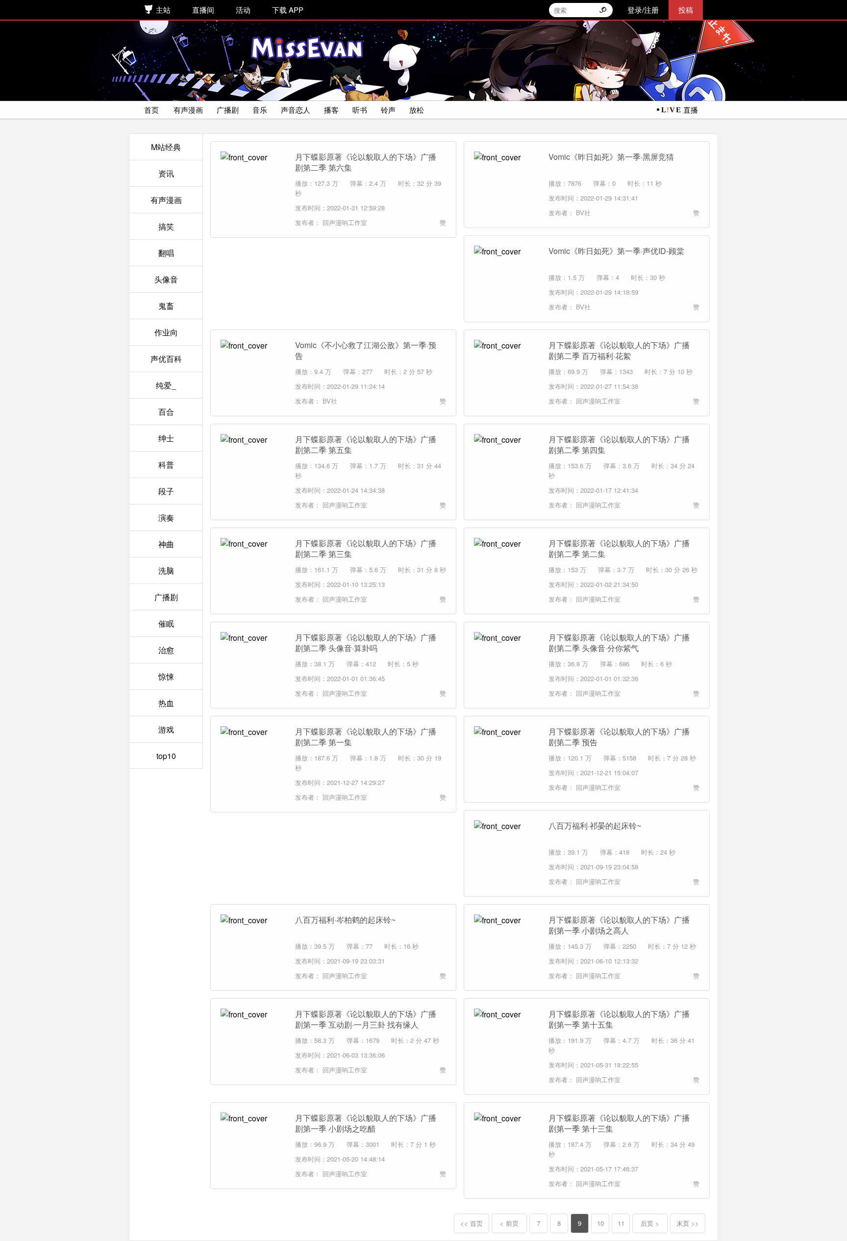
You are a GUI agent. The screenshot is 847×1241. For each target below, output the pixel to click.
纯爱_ (166, 385)
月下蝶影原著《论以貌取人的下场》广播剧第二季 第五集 (365, 445)
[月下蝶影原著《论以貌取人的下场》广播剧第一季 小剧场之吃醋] (253, 1145)
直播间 (203, 9)
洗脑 (166, 570)
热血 (166, 703)
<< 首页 (471, 1223)
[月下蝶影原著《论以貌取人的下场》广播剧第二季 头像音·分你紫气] (506, 664)
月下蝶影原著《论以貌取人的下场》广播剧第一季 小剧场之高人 (619, 925)
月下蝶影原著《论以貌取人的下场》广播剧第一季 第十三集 (619, 1123)
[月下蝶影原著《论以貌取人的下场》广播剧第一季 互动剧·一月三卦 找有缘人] (253, 1041)
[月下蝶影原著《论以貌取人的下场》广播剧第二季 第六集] (253, 184)
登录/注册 (643, 9)
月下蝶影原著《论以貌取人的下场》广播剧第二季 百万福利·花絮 (619, 350)
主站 (163, 9)
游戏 (166, 729)
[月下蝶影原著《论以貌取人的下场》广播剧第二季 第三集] (253, 570)
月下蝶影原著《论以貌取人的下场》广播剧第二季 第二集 (619, 548)
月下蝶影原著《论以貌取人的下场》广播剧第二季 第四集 (619, 445)
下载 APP (287, 9)
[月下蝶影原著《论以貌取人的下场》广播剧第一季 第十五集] (506, 1041)
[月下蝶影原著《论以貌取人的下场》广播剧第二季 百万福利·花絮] (506, 372)
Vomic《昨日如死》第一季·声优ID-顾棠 (616, 251)
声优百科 (166, 358)
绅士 (166, 438)
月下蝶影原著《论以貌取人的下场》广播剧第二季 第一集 (365, 737)
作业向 (166, 332)
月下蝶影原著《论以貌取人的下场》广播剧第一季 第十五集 (619, 1019)
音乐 (259, 109)
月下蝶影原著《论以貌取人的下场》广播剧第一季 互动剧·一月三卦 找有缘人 (365, 1019)
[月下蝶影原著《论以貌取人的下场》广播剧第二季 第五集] (253, 466)
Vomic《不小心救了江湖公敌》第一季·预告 (365, 350)
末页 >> (687, 1223)
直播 (690, 109)
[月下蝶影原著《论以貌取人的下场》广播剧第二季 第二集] (506, 570)
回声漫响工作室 (344, 222)
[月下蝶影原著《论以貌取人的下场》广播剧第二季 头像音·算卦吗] (253, 664)
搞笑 (166, 226)
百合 (166, 411)
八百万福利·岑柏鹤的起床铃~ (345, 919)
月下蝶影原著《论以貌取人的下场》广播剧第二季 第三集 (365, 548)
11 (621, 1223)
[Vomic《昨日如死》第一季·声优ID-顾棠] (506, 278)
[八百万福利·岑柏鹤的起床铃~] (253, 946)
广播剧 (228, 109)
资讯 (166, 173)
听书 (359, 109)
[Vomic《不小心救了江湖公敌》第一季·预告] (253, 372)
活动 (243, 9)
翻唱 (166, 252)
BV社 (582, 212)
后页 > (650, 1223)
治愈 (166, 650)
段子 (166, 491)
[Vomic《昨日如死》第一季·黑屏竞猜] (506, 184)
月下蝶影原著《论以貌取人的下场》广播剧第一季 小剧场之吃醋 (365, 1123)
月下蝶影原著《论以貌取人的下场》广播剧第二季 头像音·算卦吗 (365, 643)
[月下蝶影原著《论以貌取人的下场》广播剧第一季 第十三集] (506, 1145)
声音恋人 (295, 109)
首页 (151, 109)
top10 (166, 755)
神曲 (166, 544)
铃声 (388, 109)
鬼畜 (166, 305)
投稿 (685, 9)
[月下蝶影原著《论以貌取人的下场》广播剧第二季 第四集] (506, 466)
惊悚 (166, 676)
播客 (331, 109)
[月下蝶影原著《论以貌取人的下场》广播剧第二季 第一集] (253, 758)
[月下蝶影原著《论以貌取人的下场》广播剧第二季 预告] (506, 758)
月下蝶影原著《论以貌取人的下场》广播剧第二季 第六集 (365, 162)
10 (600, 1223)
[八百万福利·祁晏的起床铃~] (506, 852)
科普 (166, 464)
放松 (416, 109)
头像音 (166, 279)
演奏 (166, 517)
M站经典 (166, 146)
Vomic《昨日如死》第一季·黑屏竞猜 (611, 157)
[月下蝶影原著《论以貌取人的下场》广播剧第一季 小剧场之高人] (506, 946)
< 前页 (509, 1223)
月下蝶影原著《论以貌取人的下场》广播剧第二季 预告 (619, 737)
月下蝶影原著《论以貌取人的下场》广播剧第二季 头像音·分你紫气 (619, 643)
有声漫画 (188, 109)
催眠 (166, 623)
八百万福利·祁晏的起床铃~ (594, 825)
